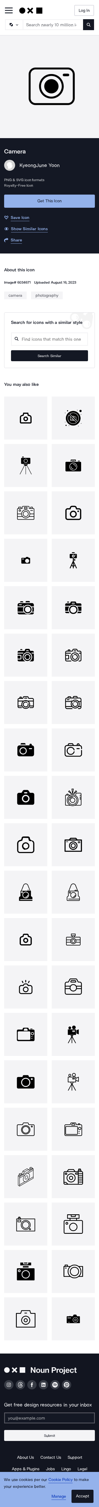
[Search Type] (14, 24)
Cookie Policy (60, 1479)
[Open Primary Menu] (9, 11)
